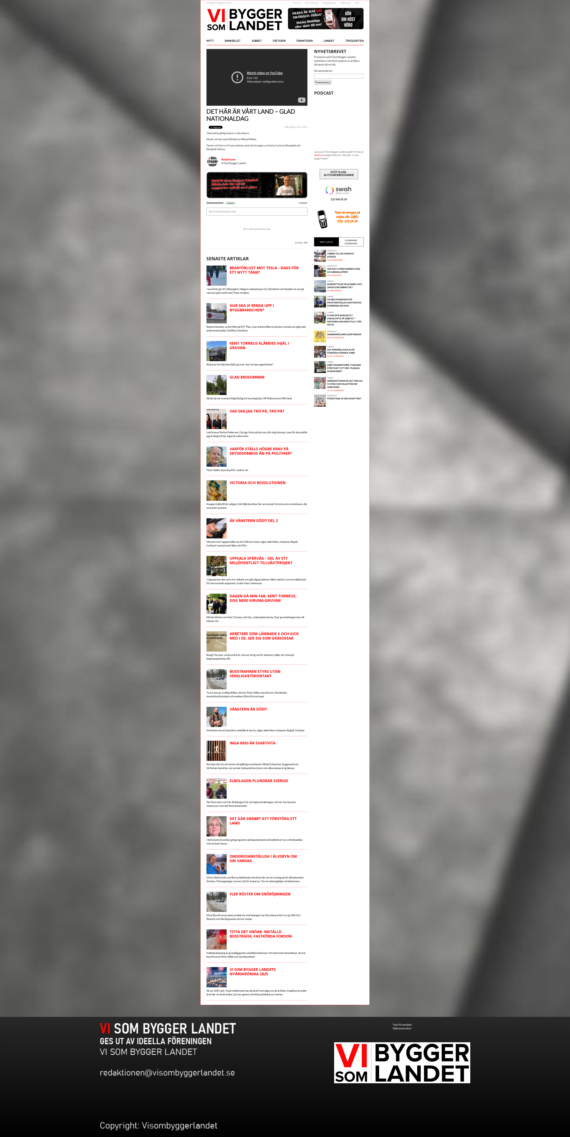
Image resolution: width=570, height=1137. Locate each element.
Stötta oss (346, 2)
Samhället (233, 40)
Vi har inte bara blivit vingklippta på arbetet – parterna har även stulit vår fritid (344, 320)
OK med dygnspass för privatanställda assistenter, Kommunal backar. (344, 302)
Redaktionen (228, 159)
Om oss (297, 2)
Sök (357, 2)
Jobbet (257, 40)
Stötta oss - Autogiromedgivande (339, 174)
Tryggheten (354, 40)
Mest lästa (326, 242)
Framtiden (304, 40)
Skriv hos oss (311, 2)
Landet (329, 40)
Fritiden (279, 40)
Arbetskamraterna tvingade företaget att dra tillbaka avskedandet (344, 368)
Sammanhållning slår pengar (344, 334)
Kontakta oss (329, 2)
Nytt (210, 40)
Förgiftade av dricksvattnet (344, 398)
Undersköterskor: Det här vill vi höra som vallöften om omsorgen (345, 384)
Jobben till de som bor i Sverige (340, 255)
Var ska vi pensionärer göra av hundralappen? (343, 270)
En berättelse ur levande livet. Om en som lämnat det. (345, 286)
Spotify (317, 155)
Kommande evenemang (351, 242)
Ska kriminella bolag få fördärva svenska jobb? (341, 351)
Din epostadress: (323, 70)
